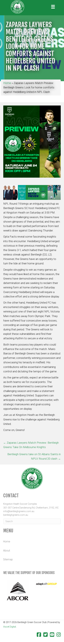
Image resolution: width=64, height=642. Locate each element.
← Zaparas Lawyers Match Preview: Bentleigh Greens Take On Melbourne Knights (31, 445)
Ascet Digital (9, 626)
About (6, 550)
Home (7, 83)
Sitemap (8, 559)
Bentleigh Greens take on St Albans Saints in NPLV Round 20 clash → (34, 456)
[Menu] (53, 7)
